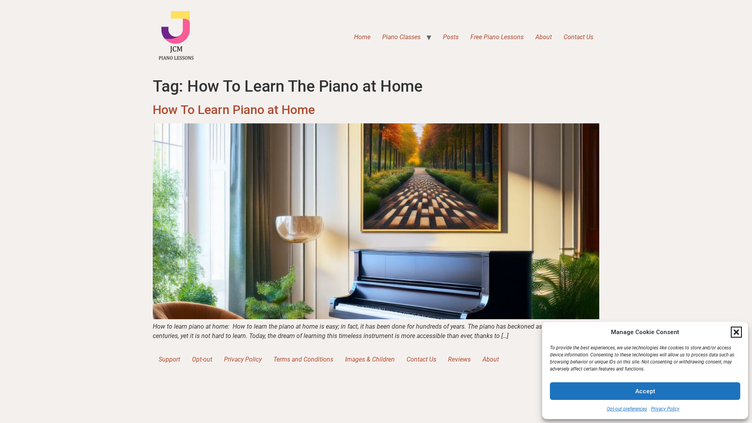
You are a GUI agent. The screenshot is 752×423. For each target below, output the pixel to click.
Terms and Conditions (303, 359)
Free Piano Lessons (497, 37)
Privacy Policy (665, 409)
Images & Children (370, 359)
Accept (645, 391)
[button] (736, 332)
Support (169, 359)
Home (362, 37)
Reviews (459, 359)
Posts (451, 37)
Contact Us (578, 37)
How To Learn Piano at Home (234, 109)
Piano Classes (401, 37)
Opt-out (202, 359)
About (543, 37)
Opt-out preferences (627, 409)
